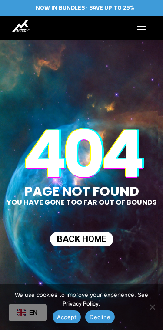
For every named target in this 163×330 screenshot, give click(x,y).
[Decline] (152, 307)
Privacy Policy (81, 303)
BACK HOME (81, 239)
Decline (100, 316)
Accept (67, 316)
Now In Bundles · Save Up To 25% (85, 7)
